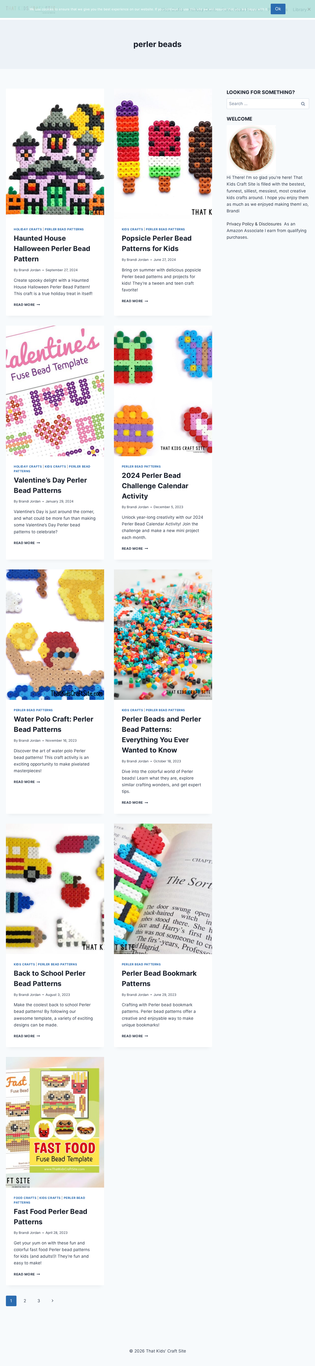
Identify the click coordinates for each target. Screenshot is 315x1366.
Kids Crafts (132, 229)
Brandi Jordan (30, 270)
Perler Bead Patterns (64, 229)
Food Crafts (25, 1198)
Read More (27, 305)
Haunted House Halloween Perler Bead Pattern (52, 248)
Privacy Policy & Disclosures (254, 223)
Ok (278, 8)
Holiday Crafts (28, 229)
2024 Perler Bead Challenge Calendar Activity (155, 485)
